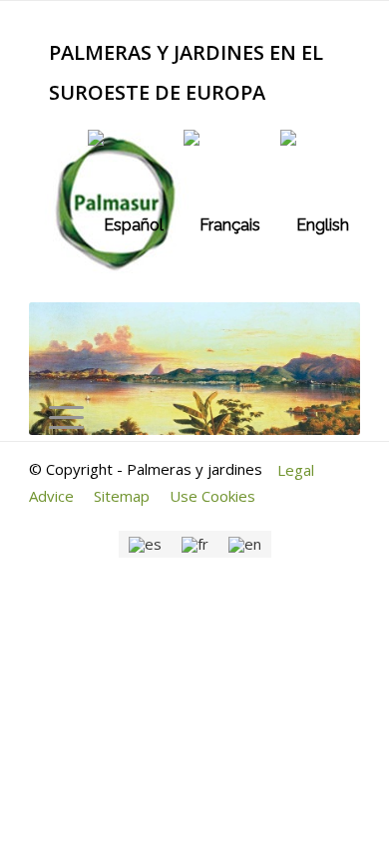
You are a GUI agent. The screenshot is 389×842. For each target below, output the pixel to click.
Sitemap (122, 496)
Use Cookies (212, 496)
